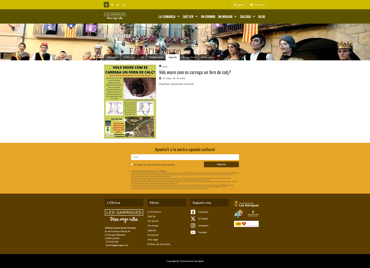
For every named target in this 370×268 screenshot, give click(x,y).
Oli (142, 57)
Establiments (156, 57)
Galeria (245, 16)
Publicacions (208, 57)
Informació (112, 57)
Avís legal (153, 239)
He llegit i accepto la (154, 164)
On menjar (225, 16)
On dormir (208, 16)
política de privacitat (164, 164)
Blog (261, 16)
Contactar (153, 234)
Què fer (188, 16)
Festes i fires (189, 57)
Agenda (173, 57)
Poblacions (129, 57)
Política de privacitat (159, 244)
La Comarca (167, 16)
